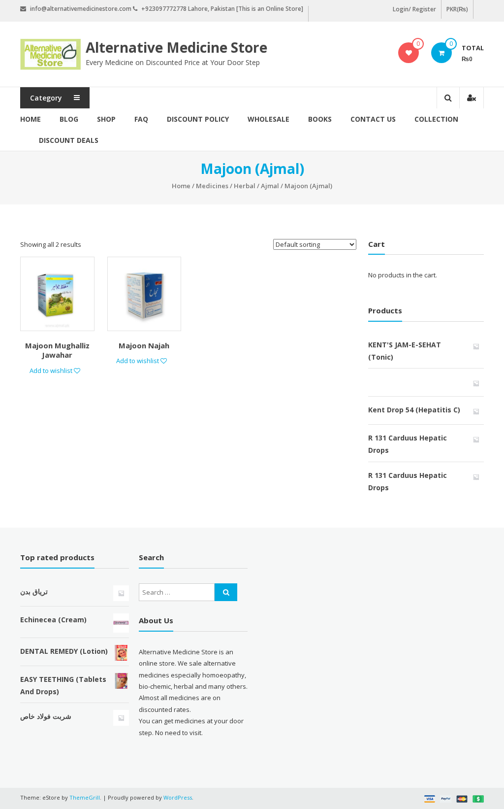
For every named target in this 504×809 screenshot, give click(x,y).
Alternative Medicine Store (176, 47)
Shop (106, 119)
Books (320, 119)
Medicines (212, 185)
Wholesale (268, 119)
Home (30, 119)
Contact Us (373, 119)
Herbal (244, 185)
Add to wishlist (52, 370)
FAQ (141, 119)
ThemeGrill (84, 797)
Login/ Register (414, 9)
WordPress (177, 797)
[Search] (226, 592)
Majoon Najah (144, 345)
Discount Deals (68, 140)
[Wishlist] (409, 52)
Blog (69, 119)
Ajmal (270, 185)
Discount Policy (198, 119)
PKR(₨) (457, 9)
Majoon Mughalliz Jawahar (57, 350)
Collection (436, 119)
